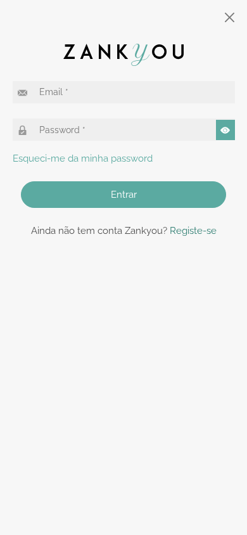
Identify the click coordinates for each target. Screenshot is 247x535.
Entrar (124, 194)
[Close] (230, 17)
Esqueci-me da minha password (83, 158)
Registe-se (193, 230)
